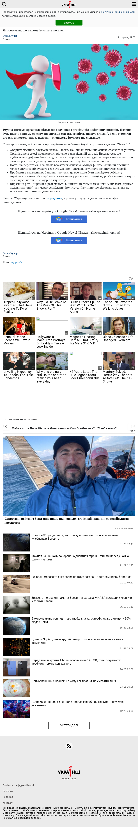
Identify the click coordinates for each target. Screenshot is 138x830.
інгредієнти (54, 198)
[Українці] (69, 4)
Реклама (8, 791)
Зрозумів (69, 22)
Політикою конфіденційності (118, 11)
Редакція (8, 796)
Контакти (8, 802)
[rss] (69, 746)
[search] (4, 4)
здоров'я (16, 262)
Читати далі (69, 725)
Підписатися (73, 219)
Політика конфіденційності (18, 785)
